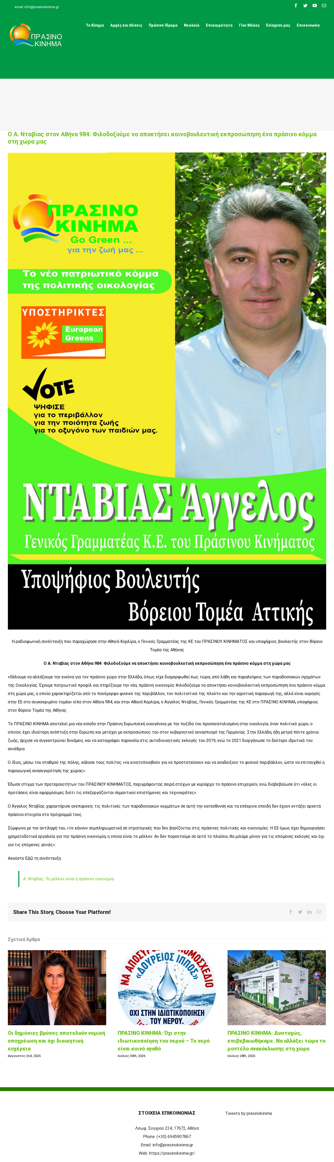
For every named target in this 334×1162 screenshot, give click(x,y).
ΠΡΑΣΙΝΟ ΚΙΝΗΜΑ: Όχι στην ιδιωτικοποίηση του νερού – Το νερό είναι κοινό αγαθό (167, 988)
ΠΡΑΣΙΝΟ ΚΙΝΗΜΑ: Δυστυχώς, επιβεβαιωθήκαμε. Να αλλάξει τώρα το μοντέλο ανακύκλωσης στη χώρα (277, 988)
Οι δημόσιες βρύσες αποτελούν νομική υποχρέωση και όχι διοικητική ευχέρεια (57, 988)
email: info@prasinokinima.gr (37, 7)
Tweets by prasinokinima (248, 1113)
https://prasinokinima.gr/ (172, 1153)
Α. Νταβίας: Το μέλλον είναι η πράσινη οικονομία (68, 878)
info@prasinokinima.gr (172, 1144)
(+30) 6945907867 (174, 1136)
